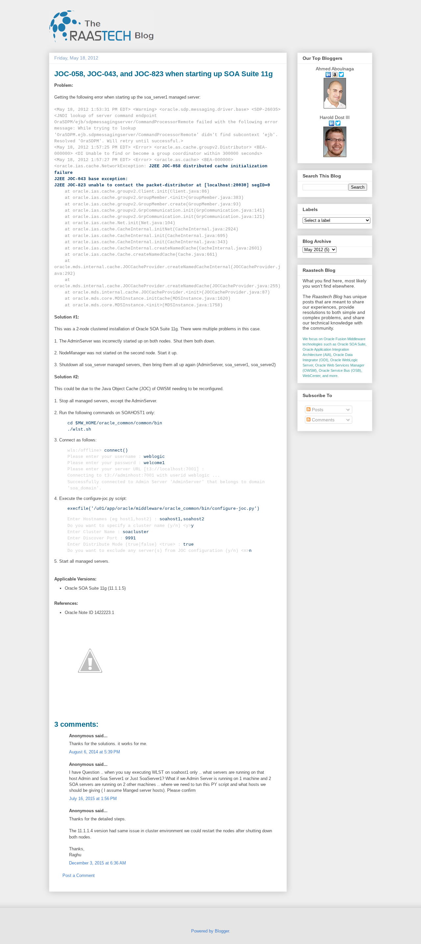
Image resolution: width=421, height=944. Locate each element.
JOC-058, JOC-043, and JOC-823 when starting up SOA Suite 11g (163, 74)
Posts (316, 409)
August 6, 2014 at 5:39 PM (94, 751)
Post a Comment (78, 875)
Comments (322, 419)
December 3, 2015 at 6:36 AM (97, 863)
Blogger (222, 931)
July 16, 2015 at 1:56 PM (93, 798)
